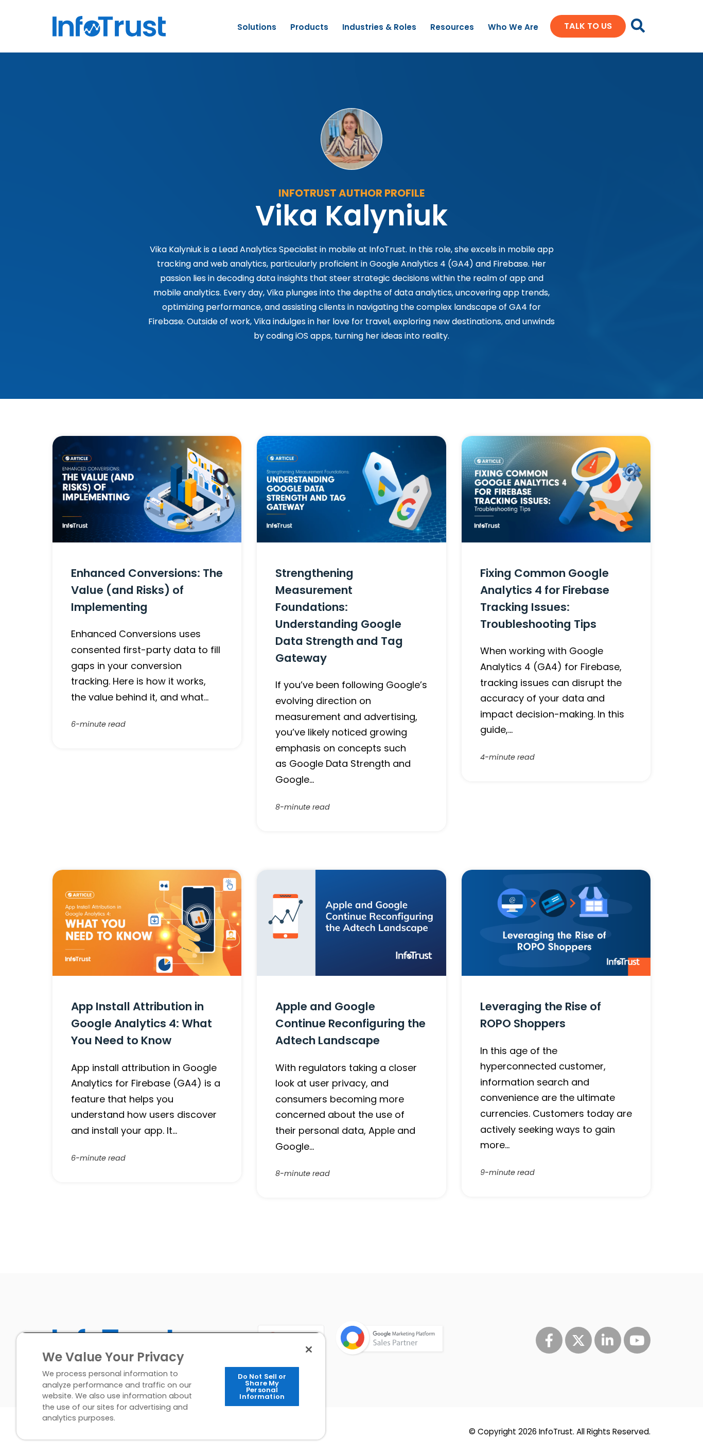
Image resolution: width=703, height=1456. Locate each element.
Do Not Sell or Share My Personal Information (262, 1386)
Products (309, 27)
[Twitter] (578, 1340)
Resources (452, 27)
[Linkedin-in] (607, 1340)
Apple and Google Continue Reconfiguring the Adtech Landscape (350, 1023)
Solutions (256, 27)
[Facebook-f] (549, 1340)
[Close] (308, 1349)
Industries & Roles (379, 27)
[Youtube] (637, 1340)
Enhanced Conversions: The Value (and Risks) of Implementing (147, 590)
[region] (170, 1386)
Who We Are (513, 27)
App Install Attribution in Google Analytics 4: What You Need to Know (141, 1023)
